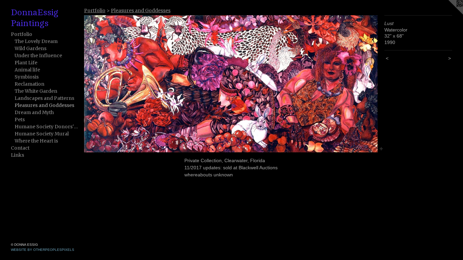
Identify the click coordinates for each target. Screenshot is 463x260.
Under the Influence (38, 55)
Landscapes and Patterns (44, 98)
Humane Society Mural (42, 134)
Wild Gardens (30, 48)
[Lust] (231, 83)
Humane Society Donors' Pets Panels (47, 127)
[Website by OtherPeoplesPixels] (449, 13)
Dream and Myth (34, 112)
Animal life (27, 70)
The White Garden (36, 91)
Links (17, 155)
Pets (20, 119)
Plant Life (26, 63)
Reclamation (29, 84)
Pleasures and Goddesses (44, 105)
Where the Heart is (36, 141)
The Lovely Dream (36, 41)
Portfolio (21, 34)
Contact (20, 148)
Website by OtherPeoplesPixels (42, 250)
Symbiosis (27, 77)
